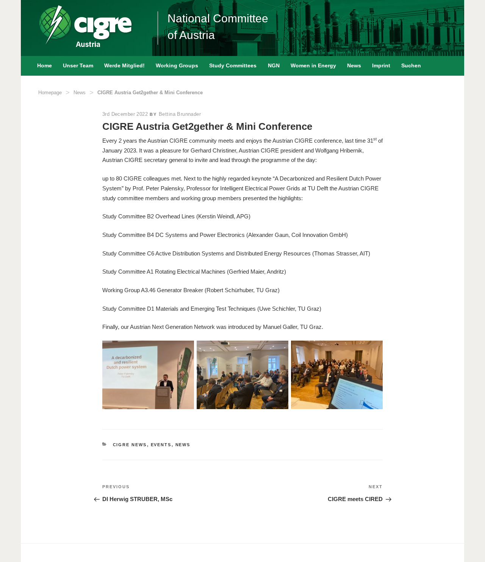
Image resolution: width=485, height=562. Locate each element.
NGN (274, 65)
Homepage (50, 92)
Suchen (411, 65)
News (354, 65)
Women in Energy (313, 65)
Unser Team (78, 65)
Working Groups (177, 65)
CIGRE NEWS (130, 444)
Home (44, 65)
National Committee (217, 18)
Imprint (381, 65)
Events (161, 444)
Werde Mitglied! (124, 65)
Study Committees (233, 65)
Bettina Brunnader (180, 114)
